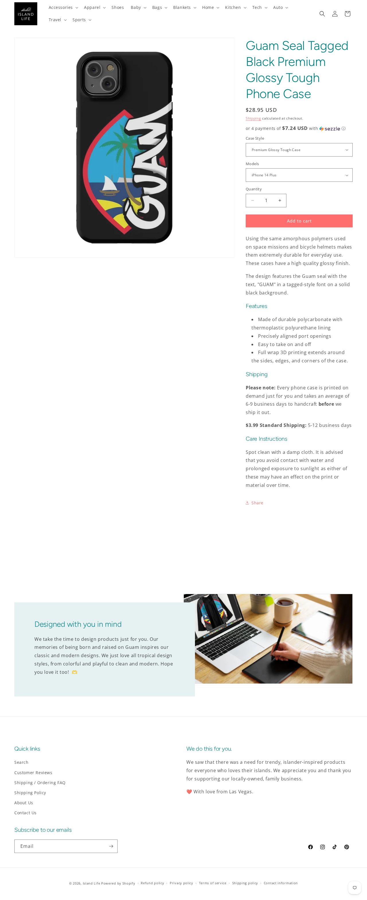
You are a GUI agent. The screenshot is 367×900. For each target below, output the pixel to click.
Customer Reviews (33, 772)
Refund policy (152, 883)
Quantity (254, 189)
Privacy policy (181, 883)
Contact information (281, 883)
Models (252, 163)
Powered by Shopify (118, 883)
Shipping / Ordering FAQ (40, 782)
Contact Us (25, 812)
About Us (23, 802)
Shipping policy (245, 883)
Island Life (91, 883)
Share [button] (257, 502)
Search (21, 762)
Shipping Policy (30, 792)
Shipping (253, 118)
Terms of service (213, 883)
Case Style (255, 138)
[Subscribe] (111, 846)
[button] (63, 7)
